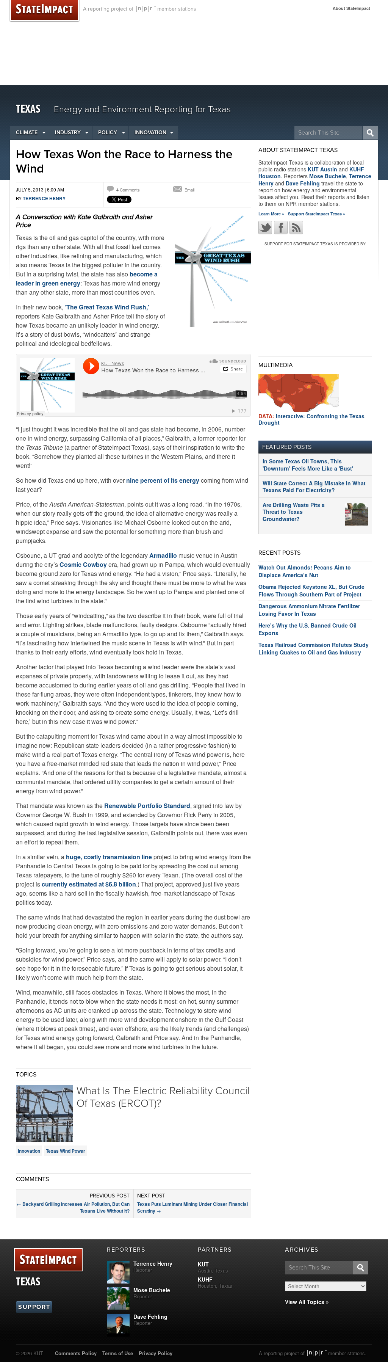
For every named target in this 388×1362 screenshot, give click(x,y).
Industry (68, 132)
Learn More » (271, 214)
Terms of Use (117, 1353)
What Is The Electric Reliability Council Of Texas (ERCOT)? (163, 1097)
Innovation (150, 132)
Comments (128, 190)
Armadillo (163, 555)
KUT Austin (322, 169)
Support (34, 1307)
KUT (203, 1264)
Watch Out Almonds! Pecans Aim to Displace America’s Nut (304, 571)
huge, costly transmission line (109, 856)
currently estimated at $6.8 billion (89, 884)
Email (189, 190)
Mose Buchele (327, 176)
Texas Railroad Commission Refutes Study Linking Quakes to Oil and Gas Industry (313, 648)
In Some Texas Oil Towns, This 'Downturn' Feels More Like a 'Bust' (308, 464)
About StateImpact (351, 8)
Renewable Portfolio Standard (147, 805)
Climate (27, 132)
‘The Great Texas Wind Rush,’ (107, 307)
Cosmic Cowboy (83, 564)
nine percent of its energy (163, 480)
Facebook (281, 227)
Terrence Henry (44, 198)
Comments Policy (76, 1353)
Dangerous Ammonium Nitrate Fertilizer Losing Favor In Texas (309, 609)
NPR (146, 9)
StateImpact (48, 1260)
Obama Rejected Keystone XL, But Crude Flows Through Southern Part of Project (311, 590)
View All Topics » (307, 1302)
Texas (28, 109)
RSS (296, 227)
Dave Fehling (303, 183)
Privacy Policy (155, 1353)
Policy (107, 132)
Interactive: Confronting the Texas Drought (311, 419)
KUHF (205, 1279)
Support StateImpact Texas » (316, 214)
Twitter (265, 227)
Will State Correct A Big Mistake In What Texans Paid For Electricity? (314, 486)
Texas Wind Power (65, 1150)
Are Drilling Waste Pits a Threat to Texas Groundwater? (294, 511)
